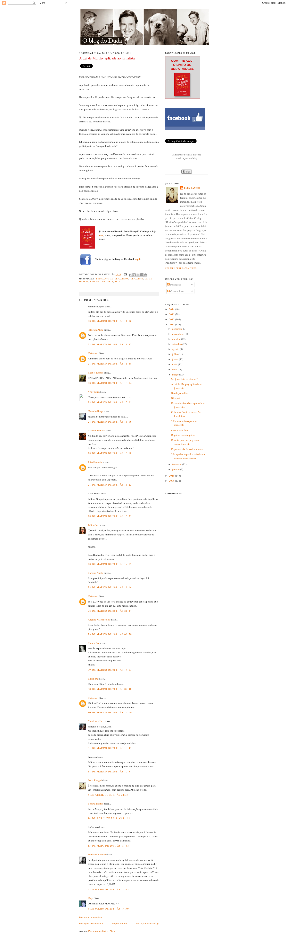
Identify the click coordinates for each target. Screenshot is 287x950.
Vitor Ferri (93, 391)
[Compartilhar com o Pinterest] (145, 275)
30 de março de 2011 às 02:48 (110, 689)
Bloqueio (176, 398)
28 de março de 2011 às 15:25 (110, 402)
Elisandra (93, 678)
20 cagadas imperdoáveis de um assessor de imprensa (188, 456)
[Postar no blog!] (134, 275)
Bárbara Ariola (95, 573)
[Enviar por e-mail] (131, 275)
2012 (172, 319)
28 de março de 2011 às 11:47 (110, 344)
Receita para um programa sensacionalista (185, 442)
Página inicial (119, 923)
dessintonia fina (179, 430)
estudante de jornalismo (112, 278)
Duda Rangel (95, 780)
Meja (90, 898)
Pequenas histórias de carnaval (187, 449)
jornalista (136, 278)
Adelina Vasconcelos (99, 619)
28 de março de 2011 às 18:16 (110, 587)
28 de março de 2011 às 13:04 (110, 383)
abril (175, 369)
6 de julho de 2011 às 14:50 (108, 908)
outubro (176, 339)
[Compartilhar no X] (138, 275)
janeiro (176, 469)
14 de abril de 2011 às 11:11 (109, 818)
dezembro (177, 328)
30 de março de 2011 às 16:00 (110, 712)
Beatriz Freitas (95, 803)
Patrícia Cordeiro (97, 854)
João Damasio (95, 462)
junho (175, 359)
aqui (101, 235)
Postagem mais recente (91, 923)
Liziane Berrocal (96, 430)
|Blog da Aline (95, 329)
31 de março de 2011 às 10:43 (110, 748)
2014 (172, 309)
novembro (178, 334)
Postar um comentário (90, 917)
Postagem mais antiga (147, 923)
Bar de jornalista (180, 393)
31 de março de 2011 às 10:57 (110, 771)
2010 (172, 475)
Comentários (177, 291)
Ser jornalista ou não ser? (184, 379)
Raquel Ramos (95, 372)
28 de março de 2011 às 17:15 (110, 564)
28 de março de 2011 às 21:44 (110, 610)
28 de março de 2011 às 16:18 (110, 453)
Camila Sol (94, 643)
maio (175, 364)
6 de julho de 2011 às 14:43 (108, 889)
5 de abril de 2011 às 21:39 (108, 794)
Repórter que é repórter (183, 435)
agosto (176, 349)
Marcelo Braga (95, 411)
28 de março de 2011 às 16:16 (110, 421)
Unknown (93, 353)
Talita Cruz (94, 525)
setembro (177, 344)
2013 (172, 314)
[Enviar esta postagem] (125, 274)
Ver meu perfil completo (181, 268)
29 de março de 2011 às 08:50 (110, 634)
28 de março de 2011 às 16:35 (110, 516)
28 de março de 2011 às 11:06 (110, 321)
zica (117, 281)
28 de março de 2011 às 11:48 (110, 363)
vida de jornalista (101, 281)
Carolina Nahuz (96, 721)
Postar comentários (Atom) (102, 931)
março (175, 374)
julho (175, 354)
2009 (172, 480)
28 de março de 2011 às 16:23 (110, 484)
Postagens (175, 284)
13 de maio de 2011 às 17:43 (108, 845)
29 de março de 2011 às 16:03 (110, 670)
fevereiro (177, 464)
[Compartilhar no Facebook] (142, 275)
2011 (172, 324)
